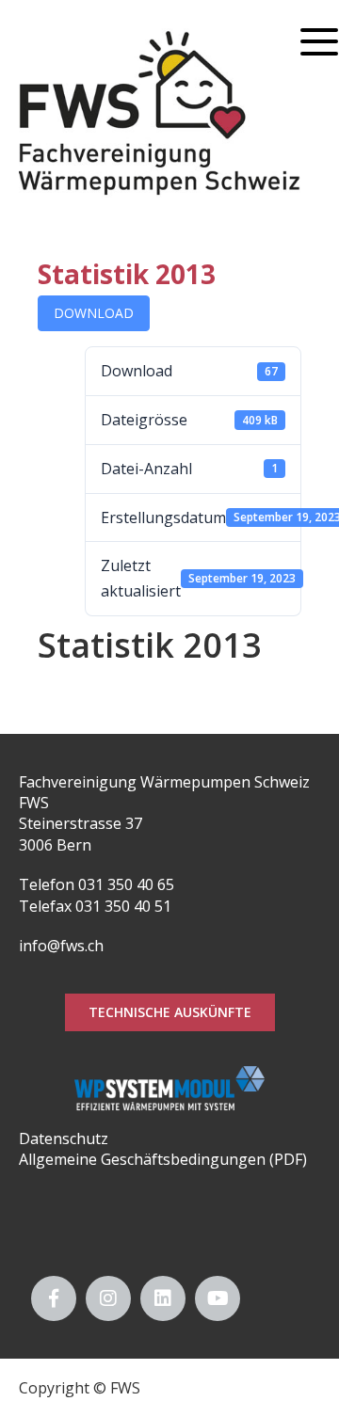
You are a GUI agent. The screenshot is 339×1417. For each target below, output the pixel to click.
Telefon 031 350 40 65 (96, 884)
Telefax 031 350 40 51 (95, 906)
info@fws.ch (61, 945)
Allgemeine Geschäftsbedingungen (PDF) (163, 1159)
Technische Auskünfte (170, 1012)
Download (94, 313)
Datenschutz (63, 1138)
